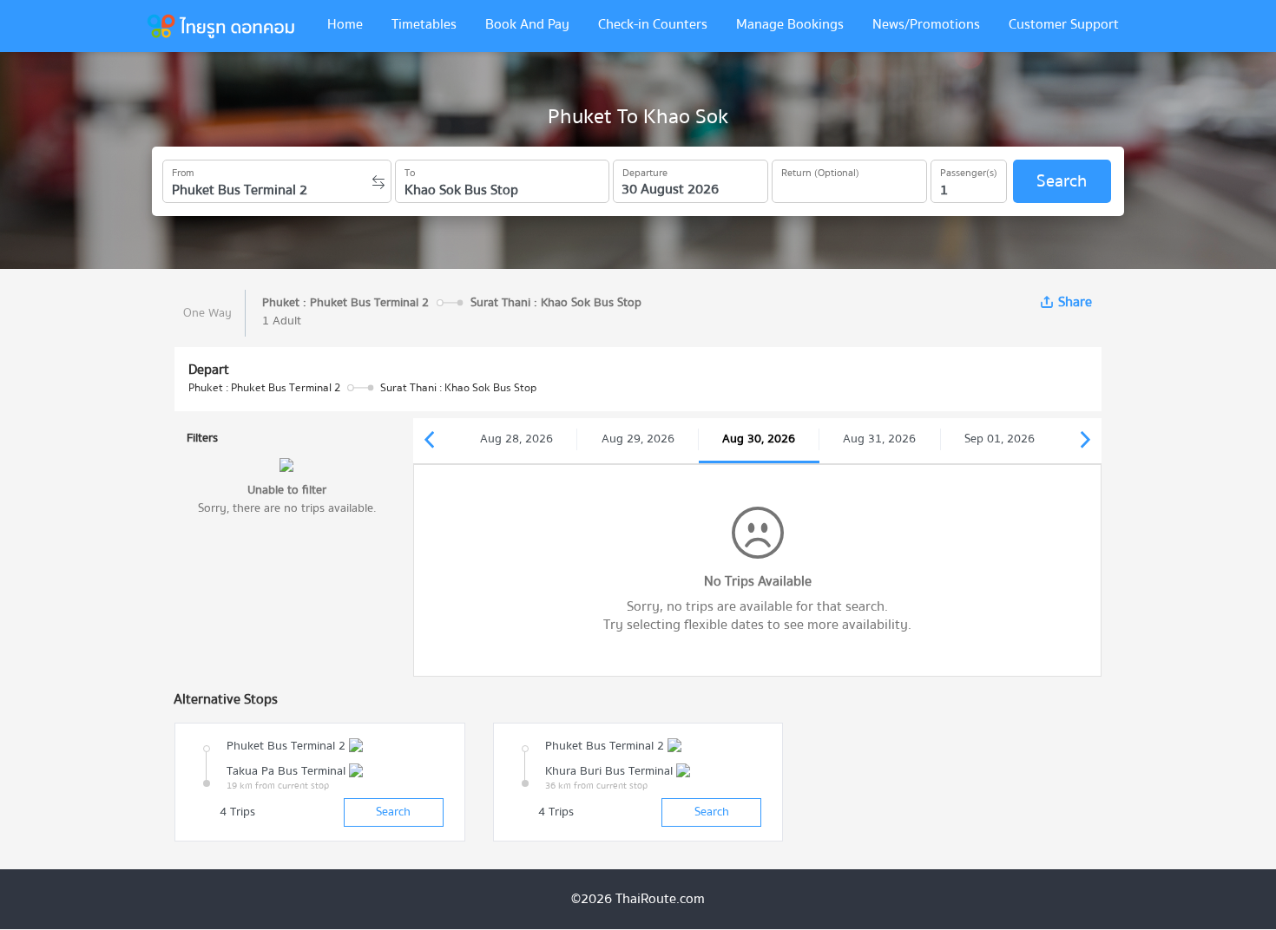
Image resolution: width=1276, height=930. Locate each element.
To (410, 170)
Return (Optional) (820, 170)
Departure (645, 170)
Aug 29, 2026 (638, 439)
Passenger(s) (968, 170)
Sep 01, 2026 (999, 439)
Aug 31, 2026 (879, 439)
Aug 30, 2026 (758, 439)
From (183, 170)
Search (1061, 180)
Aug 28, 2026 (516, 439)
